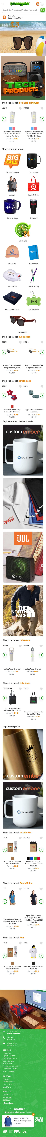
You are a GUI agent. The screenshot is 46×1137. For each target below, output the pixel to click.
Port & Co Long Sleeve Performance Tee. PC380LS (23, 1121)
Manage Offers (7, 1097)
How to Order (7, 1053)
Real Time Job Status (10, 1058)
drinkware (24, 641)
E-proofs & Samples (9, 1056)
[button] (42, 119)
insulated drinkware (29, 103)
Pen (22, 938)
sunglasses (24, 337)
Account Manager (9, 1071)
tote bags (25, 683)
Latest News (7, 1087)
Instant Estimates (8, 1061)
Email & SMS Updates (10, 1069)
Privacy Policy (7, 1084)
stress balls (25, 381)
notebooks (25, 833)
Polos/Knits (26, 883)
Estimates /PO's (8, 1095)
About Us (6, 1079)
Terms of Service (8, 1082)
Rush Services (7, 1063)
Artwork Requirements (10, 1066)
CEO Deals (6, 1100)
